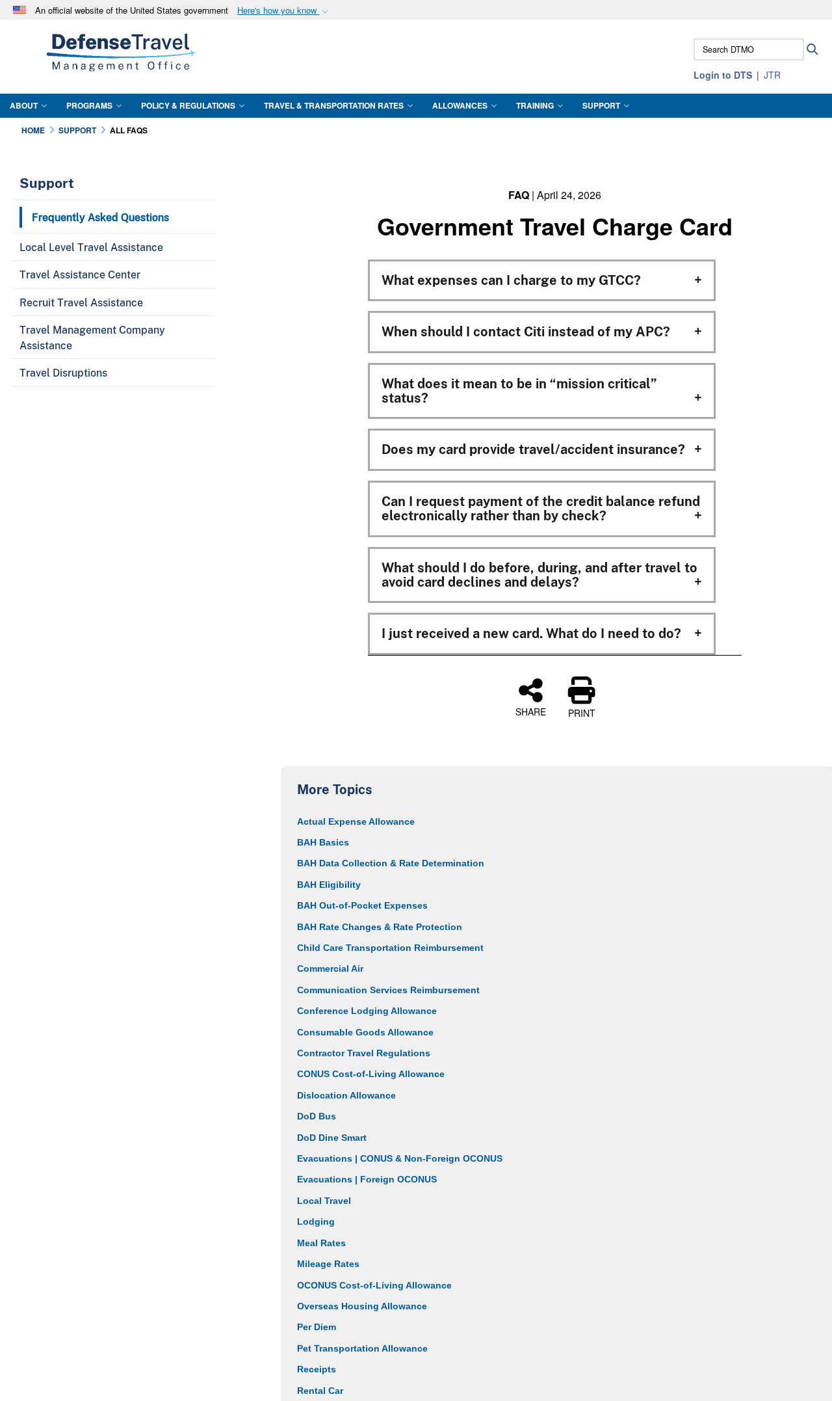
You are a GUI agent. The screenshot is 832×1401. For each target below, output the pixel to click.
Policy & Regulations (188, 105)
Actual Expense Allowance (356, 821)
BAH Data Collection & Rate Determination (390, 863)
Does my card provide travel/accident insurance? (533, 449)
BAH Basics (323, 842)
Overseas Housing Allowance (362, 1306)
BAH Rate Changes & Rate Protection (379, 927)
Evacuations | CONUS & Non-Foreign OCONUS (399, 1158)
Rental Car (320, 1390)
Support (601, 105)
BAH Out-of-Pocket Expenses (362, 905)
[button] (284, 11)
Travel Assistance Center (80, 274)
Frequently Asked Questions (100, 217)
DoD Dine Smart (332, 1137)
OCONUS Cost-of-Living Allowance (374, 1285)
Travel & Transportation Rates (334, 105)
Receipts (316, 1369)
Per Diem (316, 1327)
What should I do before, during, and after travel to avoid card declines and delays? (539, 575)
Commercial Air (330, 968)
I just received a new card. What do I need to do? (531, 633)
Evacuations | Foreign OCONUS (367, 1179)
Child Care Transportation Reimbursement (390, 947)
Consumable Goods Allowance (365, 1032)
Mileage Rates (328, 1264)
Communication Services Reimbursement (388, 990)
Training (535, 105)
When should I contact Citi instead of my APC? (526, 332)
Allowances (460, 105)
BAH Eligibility (329, 884)
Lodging (316, 1221)
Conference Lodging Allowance (367, 1011)
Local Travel (324, 1200)
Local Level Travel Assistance (91, 247)
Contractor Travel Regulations (363, 1053)
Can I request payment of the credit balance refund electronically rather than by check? (541, 509)
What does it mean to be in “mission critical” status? (519, 391)
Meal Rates (321, 1243)
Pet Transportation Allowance (362, 1348)
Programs (89, 105)
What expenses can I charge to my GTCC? (511, 280)
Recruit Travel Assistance (81, 302)
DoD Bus (316, 1116)
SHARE (530, 711)
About (24, 105)
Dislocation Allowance (346, 1095)
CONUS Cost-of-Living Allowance (371, 1074)
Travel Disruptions (63, 372)
